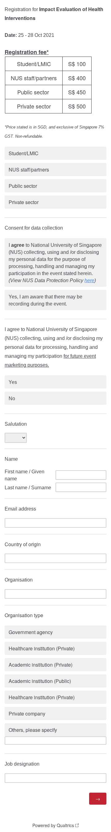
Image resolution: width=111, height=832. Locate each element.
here (89, 280)
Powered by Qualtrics (53, 825)
